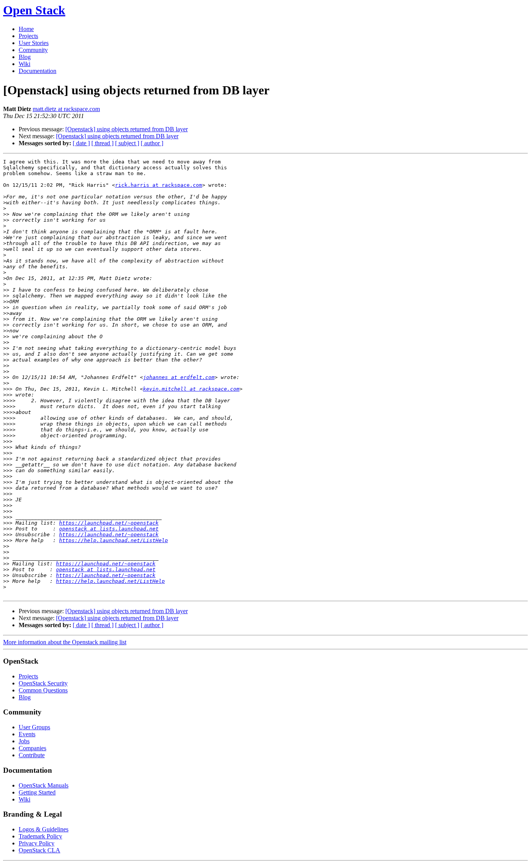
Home (26, 29)
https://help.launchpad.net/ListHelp (113, 540)
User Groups (34, 727)
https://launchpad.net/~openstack (109, 523)
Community (33, 50)
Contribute (32, 755)
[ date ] (81, 143)
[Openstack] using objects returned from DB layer (126, 129)
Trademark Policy (40, 836)
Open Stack (34, 10)
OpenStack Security (43, 683)
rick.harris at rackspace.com (158, 185)
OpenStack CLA (39, 850)
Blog (25, 57)
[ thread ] (102, 143)
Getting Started (37, 792)
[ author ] (152, 143)
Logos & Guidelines (43, 829)
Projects (28, 36)
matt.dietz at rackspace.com (66, 109)
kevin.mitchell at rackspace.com (191, 389)
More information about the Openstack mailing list (64, 642)
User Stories (34, 43)
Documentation (37, 71)
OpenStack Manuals (43, 785)
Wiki (24, 64)
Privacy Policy (36, 843)
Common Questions (43, 690)
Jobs (24, 741)
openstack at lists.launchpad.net (109, 529)
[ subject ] (127, 143)
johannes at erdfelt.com (179, 377)
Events (27, 734)
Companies (32, 748)
